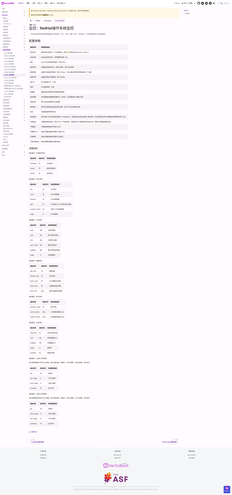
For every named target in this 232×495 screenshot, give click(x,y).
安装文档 (43, 455)
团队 (46, 3)
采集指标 (187, 13)
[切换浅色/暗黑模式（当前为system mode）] (214, 3)
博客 (28, 3)
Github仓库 (190, 455)
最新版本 (46, 15)
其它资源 (192, 458)
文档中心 (21, 3)
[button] (13, 12)
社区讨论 (117, 455)
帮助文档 (43, 458)
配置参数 (186, 10)
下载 (33, 3)
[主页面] (30, 20)
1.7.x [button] (176, 3)
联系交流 (117, 458)
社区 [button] (39, 3)
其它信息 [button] (60, 3)
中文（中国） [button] (189, 3)
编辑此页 (34, 432)
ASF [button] (51, 3)
